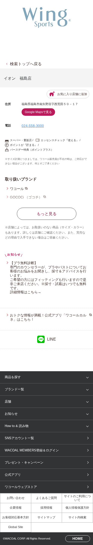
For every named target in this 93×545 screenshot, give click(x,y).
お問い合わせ (16, 498)
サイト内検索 (77, 517)
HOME (77, 539)
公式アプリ (13, 475)
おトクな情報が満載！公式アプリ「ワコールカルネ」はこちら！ (48, 317)
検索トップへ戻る (26, 64)
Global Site (15, 527)
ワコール (17, 189)
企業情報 (16, 507)
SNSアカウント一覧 (19, 438)
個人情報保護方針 (77, 507)
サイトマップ (46, 517)
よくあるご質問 (46, 498)
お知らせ (11, 414)
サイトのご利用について (77, 498)
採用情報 (46, 507)
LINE (51, 339)
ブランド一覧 (14, 389)
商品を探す (13, 377)
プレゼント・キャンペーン (24, 462)
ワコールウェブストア (21, 487)
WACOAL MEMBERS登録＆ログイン (32, 450)
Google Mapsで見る (38, 112)
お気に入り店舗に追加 (72, 94)
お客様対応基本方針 (15, 517)
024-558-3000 (33, 126)
